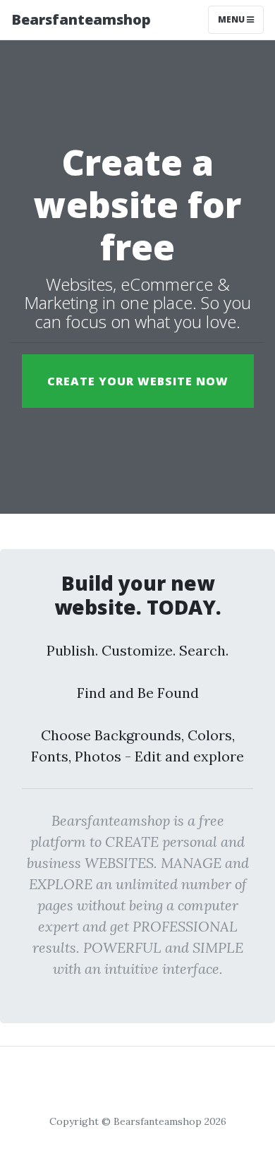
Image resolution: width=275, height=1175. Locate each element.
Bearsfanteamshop (81, 19)
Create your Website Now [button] (137, 381)
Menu (232, 19)
